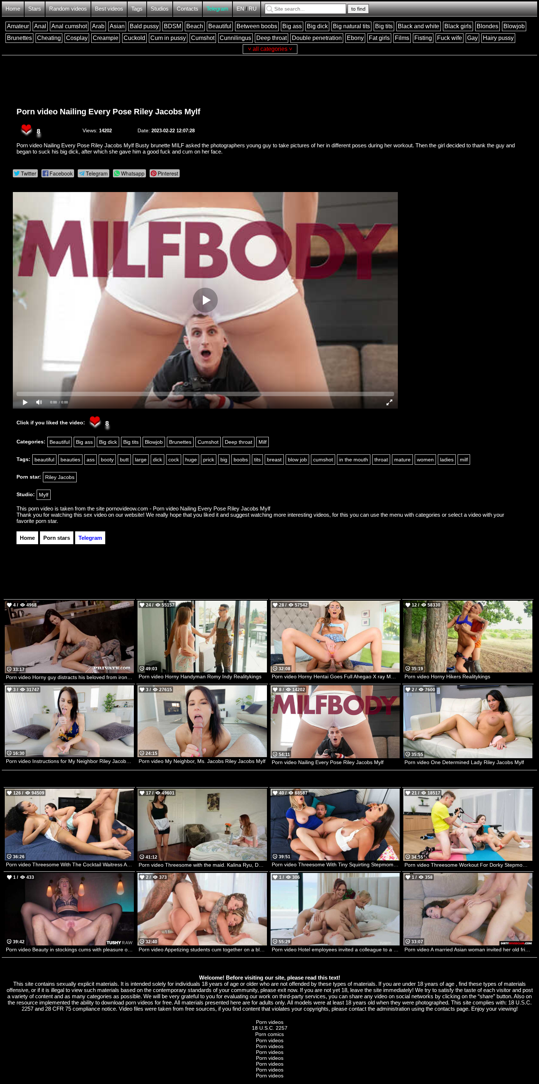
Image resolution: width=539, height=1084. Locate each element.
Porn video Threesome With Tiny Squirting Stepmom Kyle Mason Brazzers (336, 864)
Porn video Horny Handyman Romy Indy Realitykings (200, 676)
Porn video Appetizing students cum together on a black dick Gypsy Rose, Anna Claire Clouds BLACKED (203, 949)
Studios (160, 8)
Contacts (187, 8)
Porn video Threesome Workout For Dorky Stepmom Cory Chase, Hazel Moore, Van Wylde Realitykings (468, 865)
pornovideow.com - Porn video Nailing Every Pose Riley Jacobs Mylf (188, 508)
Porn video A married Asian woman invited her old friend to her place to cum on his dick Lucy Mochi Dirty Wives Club (468, 949)
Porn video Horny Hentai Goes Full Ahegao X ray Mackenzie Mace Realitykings (336, 676)
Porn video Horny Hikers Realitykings (447, 676)
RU (253, 8)
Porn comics (269, 1034)
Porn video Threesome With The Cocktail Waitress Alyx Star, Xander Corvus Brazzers (70, 864)
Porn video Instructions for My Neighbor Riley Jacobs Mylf (70, 761)
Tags (137, 8)
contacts (444, 1009)
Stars (34, 8)
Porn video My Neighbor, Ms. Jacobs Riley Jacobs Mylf (202, 761)
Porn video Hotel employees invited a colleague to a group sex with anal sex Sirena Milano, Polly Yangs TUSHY (336, 949)
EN (240, 8)
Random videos (68, 8)
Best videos (109, 8)
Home (13, 8)
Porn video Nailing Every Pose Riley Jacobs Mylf (108, 111)
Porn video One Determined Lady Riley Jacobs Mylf (464, 762)
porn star (46, 521)
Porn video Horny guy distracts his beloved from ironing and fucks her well (70, 677)
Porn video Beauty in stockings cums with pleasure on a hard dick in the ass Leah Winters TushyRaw (70, 949)
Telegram (217, 8)
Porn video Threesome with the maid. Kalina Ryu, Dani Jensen (203, 865)
